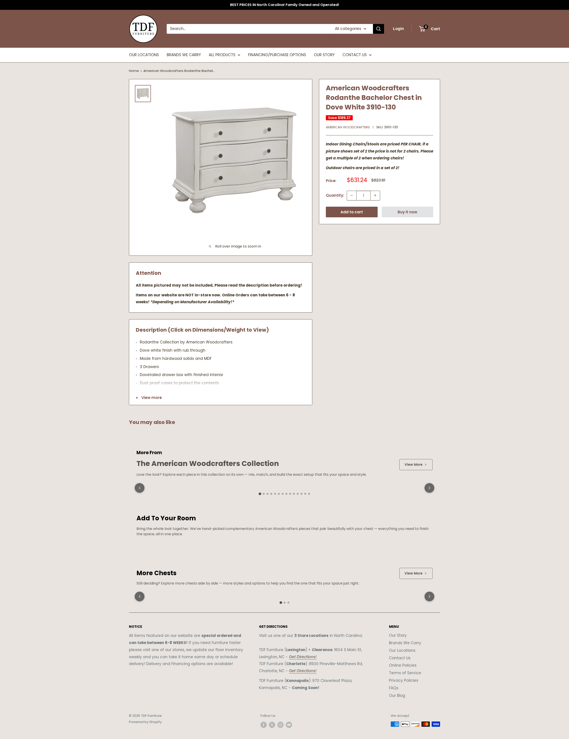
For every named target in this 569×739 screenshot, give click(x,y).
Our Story (398, 635)
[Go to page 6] (279, 494)
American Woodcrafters (348, 127)
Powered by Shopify (145, 721)
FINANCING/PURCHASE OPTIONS (277, 54)
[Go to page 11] (298, 494)
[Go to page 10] (294, 494)
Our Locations (402, 650)
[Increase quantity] (375, 195)
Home (134, 70)
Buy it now (407, 211)
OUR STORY (324, 54)
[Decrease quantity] (351, 195)
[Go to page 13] (305, 494)
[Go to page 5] (275, 494)
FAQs (393, 688)
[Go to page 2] (264, 494)
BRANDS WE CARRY (184, 54)
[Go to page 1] (260, 494)
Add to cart (352, 211)
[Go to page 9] (290, 494)
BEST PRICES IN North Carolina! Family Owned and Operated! (284, 4)
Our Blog (397, 695)
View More (414, 464)
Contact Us (400, 658)
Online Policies (403, 665)
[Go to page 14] (309, 494)
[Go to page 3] (267, 494)
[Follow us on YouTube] (289, 724)
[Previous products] (139, 488)
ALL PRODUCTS (222, 54)
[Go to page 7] (283, 494)
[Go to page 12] (302, 494)
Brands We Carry (405, 643)
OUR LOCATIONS (144, 54)
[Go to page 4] (271, 494)
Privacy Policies (403, 680)
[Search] (378, 29)
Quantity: (335, 195)
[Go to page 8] (286, 494)
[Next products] (429, 488)
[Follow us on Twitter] (272, 724)
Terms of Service (405, 673)
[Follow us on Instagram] (280, 724)
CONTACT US (355, 54)
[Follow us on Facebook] (263, 724)
